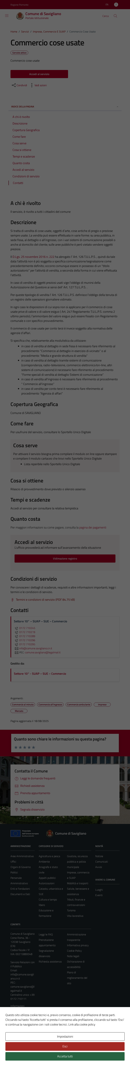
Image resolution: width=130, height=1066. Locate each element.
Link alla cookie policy (81, 1024)
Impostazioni (65, 1036)
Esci (65, 1046)
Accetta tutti (65, 1056)
